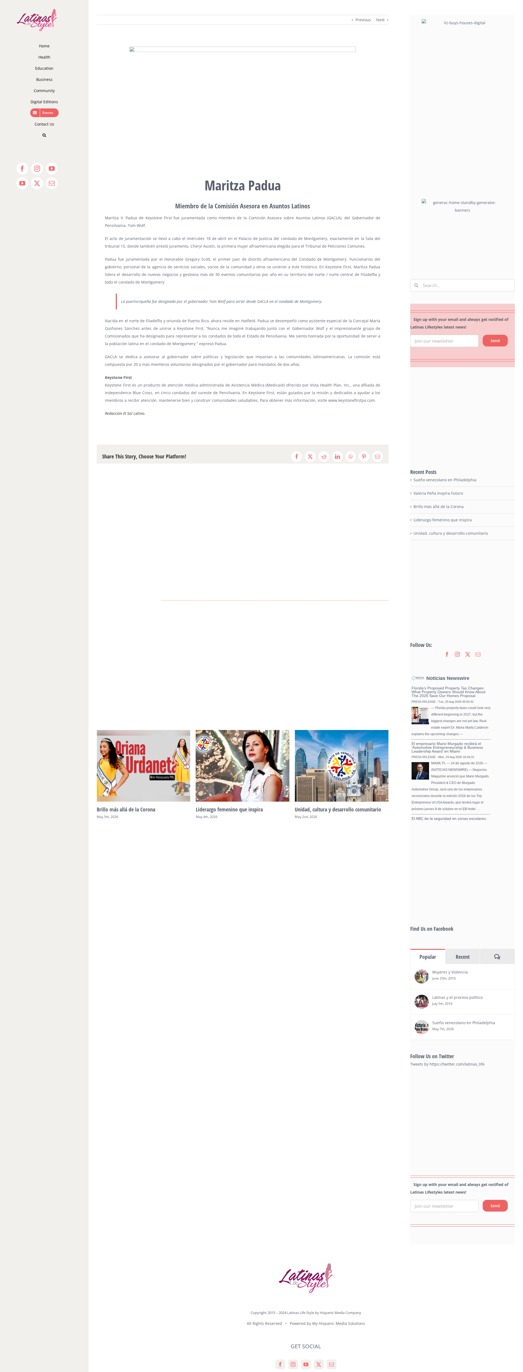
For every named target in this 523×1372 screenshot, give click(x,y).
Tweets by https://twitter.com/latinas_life (447, 1064)
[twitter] (467, 654)
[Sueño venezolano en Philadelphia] (422, 1023)
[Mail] (331, 1364)
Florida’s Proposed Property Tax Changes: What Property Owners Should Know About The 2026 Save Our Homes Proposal (448, 692)
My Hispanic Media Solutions (338, 1323)
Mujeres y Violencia (450, 972)
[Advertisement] (462, 417)
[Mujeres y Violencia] (422, 973)
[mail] (478, 654)
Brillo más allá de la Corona (438, 506)
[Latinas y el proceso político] (422, 998)
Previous (363, 19)
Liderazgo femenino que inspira (130, 809)
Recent (463, 956)
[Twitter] (319, 1364)
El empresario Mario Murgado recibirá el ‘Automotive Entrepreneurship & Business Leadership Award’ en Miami (447, 747)
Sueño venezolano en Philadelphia (331, 809)
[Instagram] (293, 1364)
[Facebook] (280, 1364)
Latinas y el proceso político (457, 997)
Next (380, 19)
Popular (427, 956)
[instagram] (457, 654)
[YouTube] (306, 1364)
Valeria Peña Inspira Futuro (438, 493)
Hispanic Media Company (340, 1312)
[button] (44, 135)
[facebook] (447, 654)
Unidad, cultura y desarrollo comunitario (239, 809)
